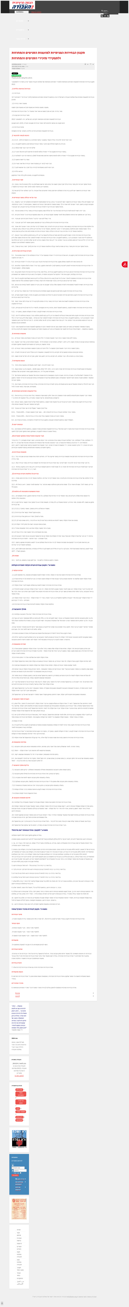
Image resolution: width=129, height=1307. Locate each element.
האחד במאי (19, 1274)
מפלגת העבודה (16, 68)
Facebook (105, 15)
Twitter (102, 15)
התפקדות (20, 1278)
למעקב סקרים (19, 1075)
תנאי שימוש (19, 1234)
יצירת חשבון (20, 1179)
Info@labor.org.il (72, 1297)
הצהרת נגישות (19, 1239)
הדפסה (85, 64)
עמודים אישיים (19, 1248)
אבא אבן (19, 1120)
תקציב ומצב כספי (20, 1269)
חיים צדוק (19, 1117)
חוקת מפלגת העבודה (19, 1254)
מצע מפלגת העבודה (19, 1262)
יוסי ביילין (19, 1089)
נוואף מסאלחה (21, 1094)
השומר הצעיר (20, 1111)
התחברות (15, 1175)
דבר (17, 1108)
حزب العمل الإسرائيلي (20, 1283)
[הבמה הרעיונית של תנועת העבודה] (22, 5)
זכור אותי (16, 1173)
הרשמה (19, 1243)
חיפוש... (106, 11)
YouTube (108, 15)
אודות (18, 1230)
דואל (90, 64)
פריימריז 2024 (21, 1102)
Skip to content (36, 12)
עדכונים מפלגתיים (16, 64)
